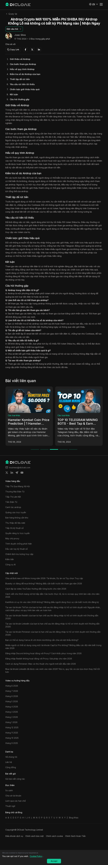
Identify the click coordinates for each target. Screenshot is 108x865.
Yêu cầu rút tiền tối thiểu (22, 84)
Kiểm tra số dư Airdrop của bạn (25, 74)
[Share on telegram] (16, 472)
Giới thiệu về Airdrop (20, 59)
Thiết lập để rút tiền (20, 79)
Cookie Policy (36, 856)
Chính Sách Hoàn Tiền (75, 836)
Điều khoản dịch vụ (14, 836)
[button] (93, 4)
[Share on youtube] (22, 472)
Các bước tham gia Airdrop (23, 64)
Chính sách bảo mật (34, 836)
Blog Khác (73, 817)
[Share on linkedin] (11, 472)
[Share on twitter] (6, 472)
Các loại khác (14, 415)
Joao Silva (20, 35)
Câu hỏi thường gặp (19, 99)
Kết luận (14, 94)
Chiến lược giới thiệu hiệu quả (25, 89)
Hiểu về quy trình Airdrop (22, 69)
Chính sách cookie (54, 836)
